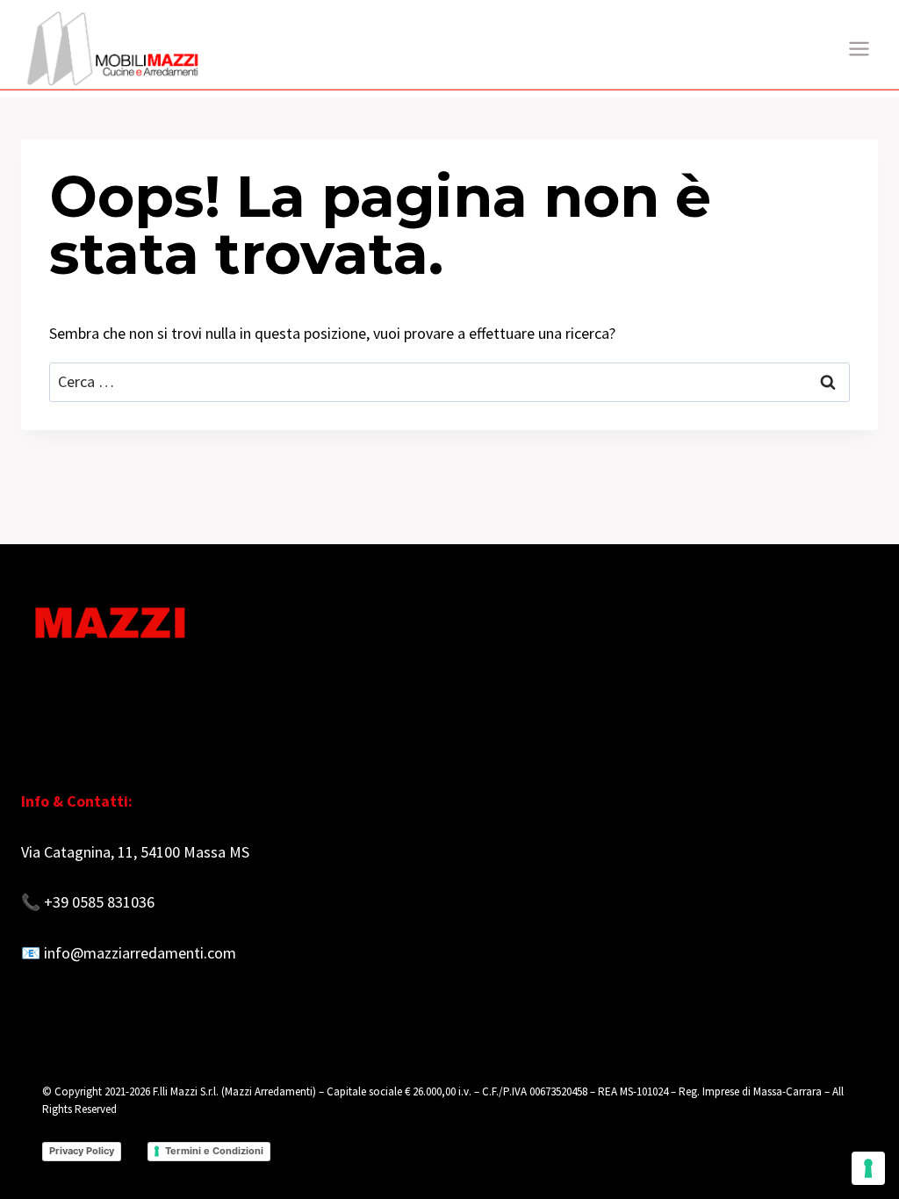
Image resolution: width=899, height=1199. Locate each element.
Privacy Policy (81, 1151)
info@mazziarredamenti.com (140, 953)
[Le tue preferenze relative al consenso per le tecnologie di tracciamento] (868, 1168)
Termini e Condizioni (214, 1151)
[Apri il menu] (858, 48)
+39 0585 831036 (99, 902)
